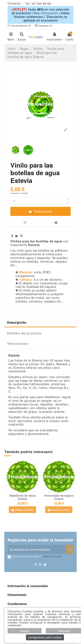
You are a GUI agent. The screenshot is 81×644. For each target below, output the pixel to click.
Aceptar (24, 631)
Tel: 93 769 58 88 (38, 3)
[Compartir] (12, 236)
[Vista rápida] (22, 494)
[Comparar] (25, 488)
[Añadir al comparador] (56, 222)
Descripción (17, 322)
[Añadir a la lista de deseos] (25, 222)
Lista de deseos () (21, 25)
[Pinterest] (21, 236)
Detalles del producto (24, 333)
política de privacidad (51, 556)
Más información (46, 13)
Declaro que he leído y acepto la (36, 556)
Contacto (15, 3)
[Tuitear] (16, 236)
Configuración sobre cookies (45, 637)
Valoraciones (17, 343)
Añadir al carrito (43, 211)
